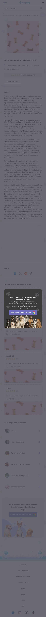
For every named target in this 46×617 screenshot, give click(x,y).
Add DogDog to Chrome (21, 312)
